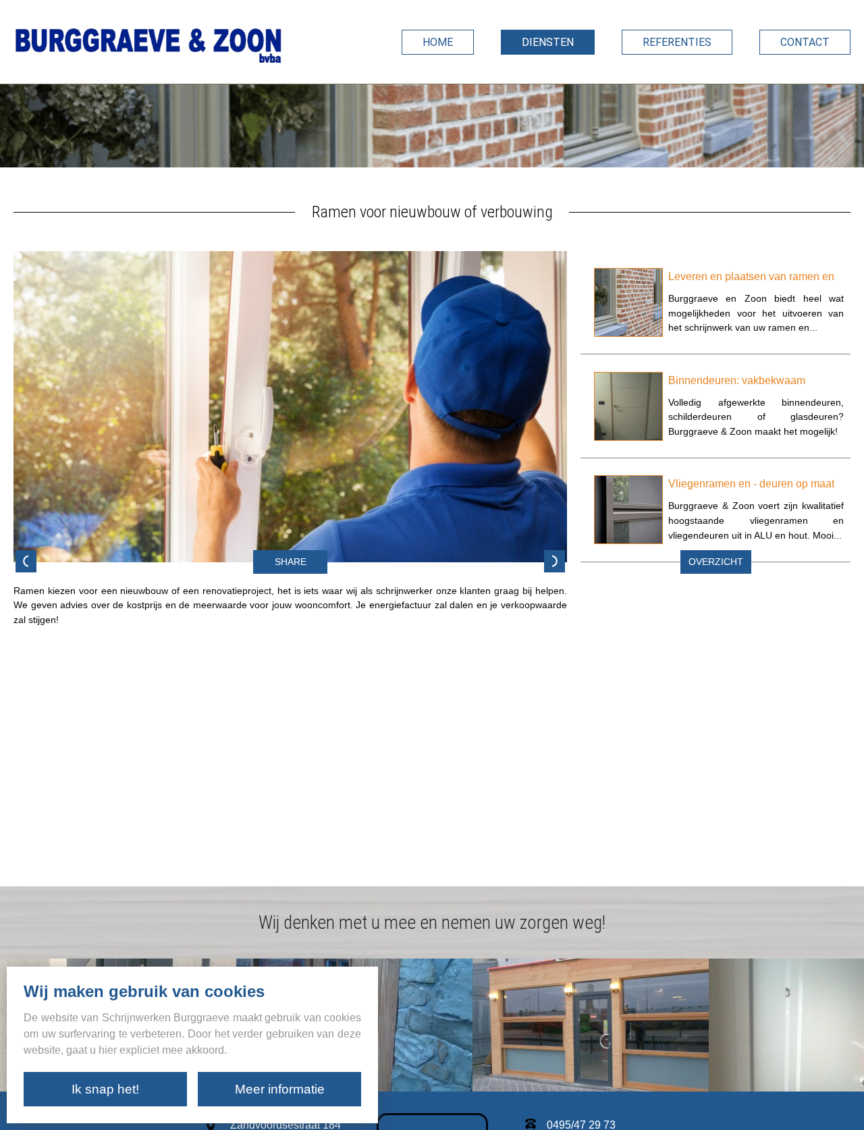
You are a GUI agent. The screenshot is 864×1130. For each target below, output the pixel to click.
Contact (805, 42)
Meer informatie (280, 1089)
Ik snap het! (105, 1089)
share (290, 562)
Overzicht (715, 562)
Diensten (548, 42)
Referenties (677, 42)
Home (438, 42)
